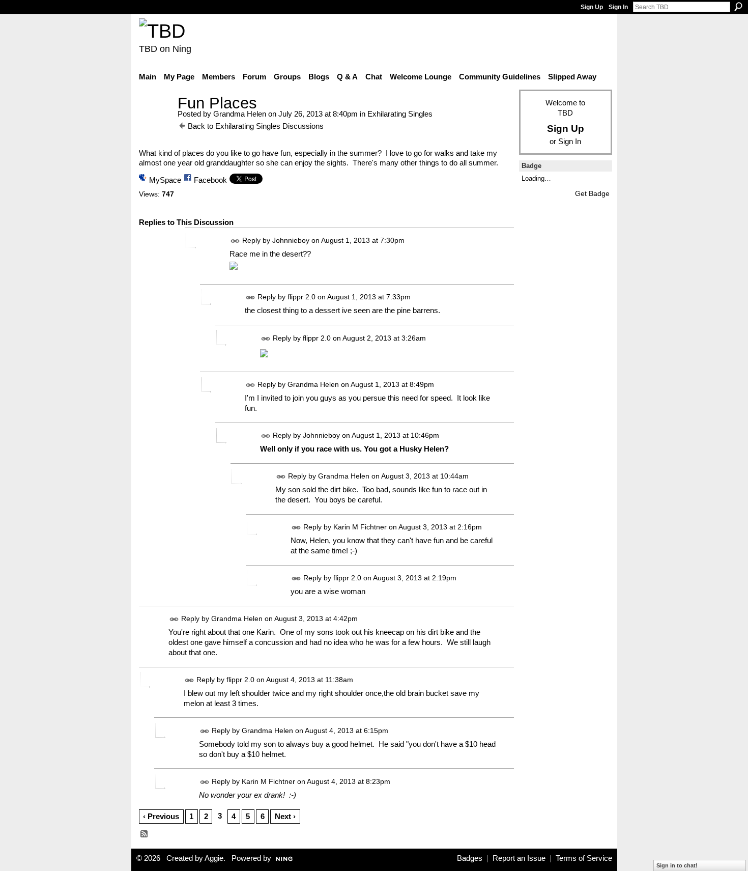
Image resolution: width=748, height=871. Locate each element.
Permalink (235, 241)
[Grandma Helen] (155, 122)
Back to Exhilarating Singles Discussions (256, 126)
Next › (285, 816)
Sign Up (592, 7)
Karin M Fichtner (360, 527)
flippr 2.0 (301, 297)
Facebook (210, 180)
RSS (144, 834)
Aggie (214, 858)
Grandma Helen (239, 113)
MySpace (165, 180)
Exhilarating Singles (400, 113)
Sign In (618, 7)
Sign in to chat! (677, 865)
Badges (469, 858)
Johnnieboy (290, 240)
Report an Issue (519, 858)
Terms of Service (584, 858)
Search (738, 6)
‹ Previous (161, 816)
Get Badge (592, 193)
